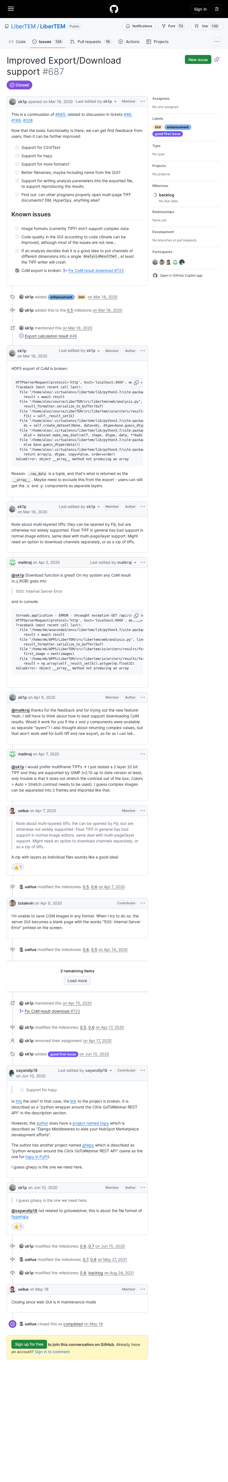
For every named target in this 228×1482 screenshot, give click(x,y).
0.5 (70, 310)
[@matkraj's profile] (12, 562)
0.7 (91, 1246)
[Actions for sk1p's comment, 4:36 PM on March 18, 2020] (143, 351)
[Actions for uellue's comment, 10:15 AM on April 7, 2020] (143, 811)
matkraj (25, 562)
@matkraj (20, 710)
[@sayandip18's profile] (11, 1073)
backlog (95, 1272)
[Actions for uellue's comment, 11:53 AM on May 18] (143, 1289)
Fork (175, 26)
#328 (28, 120)
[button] (136, 383)
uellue (23, 810)
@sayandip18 (24, 1210)
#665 (60, 114)
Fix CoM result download (96, 270)
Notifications (142, 26)
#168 (16, 120)
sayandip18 (27, 1070)
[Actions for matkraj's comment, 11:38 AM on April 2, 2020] (143, 562)
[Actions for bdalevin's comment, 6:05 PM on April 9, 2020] (143, 903)
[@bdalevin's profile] (12, 903)
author (42, 1123)
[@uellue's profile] (12, 810)
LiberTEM (23, 26)
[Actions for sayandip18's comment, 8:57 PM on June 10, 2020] (143, 1070)
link (73, 1101)
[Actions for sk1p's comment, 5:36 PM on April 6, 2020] (143, 697)
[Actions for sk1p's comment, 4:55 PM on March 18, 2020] (143, 506)
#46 (127, 114)
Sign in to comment (52, 1351)
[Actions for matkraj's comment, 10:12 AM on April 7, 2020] (143, 754)
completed (73, 1323)
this (19, 1101)
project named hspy (91, 1123)
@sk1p (17, 575)
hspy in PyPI (36, 1156)
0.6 (94, 886)
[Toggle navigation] (11, 8)
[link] (26, 297)
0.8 (93, 1259)
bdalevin (26, 903)
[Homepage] (114, 8)
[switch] (17, 867)
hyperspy (20, 1216)
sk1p (22, 101)
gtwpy (88, 1145)
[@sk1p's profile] (12, 101)
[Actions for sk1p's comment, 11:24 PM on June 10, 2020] (143, 1187)
